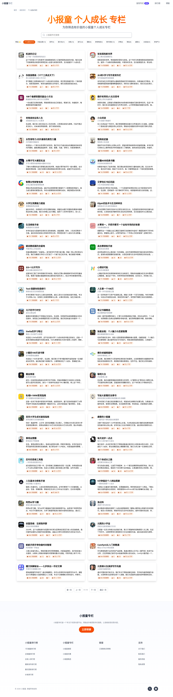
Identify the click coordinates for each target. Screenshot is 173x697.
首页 (15, 10)
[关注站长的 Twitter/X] (150, 689)
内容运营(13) (42, 42)
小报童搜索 (67, 649)
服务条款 (141, 659)
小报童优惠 (67, 654)
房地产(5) (157, 42)
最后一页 (103, 590)
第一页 (69, 590)
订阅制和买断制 (105, 649)
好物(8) (120, 42)
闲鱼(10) (71, 42)
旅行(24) (80, 42)
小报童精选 (67, 659)
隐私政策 (141, 664)
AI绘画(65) (146, 42)
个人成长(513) (29, 42)
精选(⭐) (18, 42)
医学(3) (52, 42)
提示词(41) (61, 42)
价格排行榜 (29, 674)
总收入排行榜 (30, 659)
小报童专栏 (86, 616)
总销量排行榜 (30, 654)
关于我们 (141, 649)
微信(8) (129, 42)
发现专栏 (23, 10)
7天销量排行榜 (30, 649)
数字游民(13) (110, 42)
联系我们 (141, 654)
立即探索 (86, 629)
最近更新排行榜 (31, 669)
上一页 (78, 590)
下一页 (93, 590)
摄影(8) (89, 42)
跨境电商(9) (99, 42)
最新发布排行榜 (31, 664)
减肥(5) (137, 42)
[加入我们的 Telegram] (156, 689)
